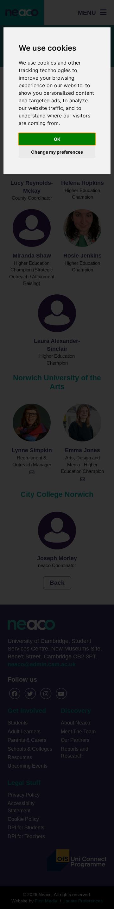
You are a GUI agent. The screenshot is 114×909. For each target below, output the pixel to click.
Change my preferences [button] (57, 152)
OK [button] (57, 139)
